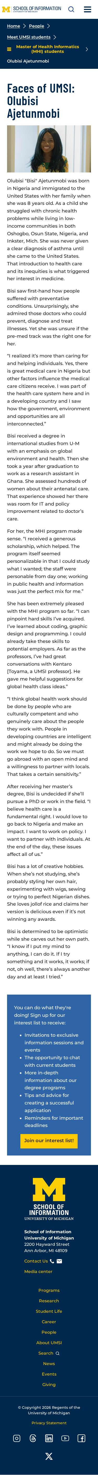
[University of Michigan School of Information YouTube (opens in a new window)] (65, 1439)
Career (49, 1321)
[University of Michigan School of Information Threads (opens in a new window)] (33, 1439)
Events (49, 1374)
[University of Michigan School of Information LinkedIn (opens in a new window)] (49, 1439)
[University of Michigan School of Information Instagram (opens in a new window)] (17, 1439)
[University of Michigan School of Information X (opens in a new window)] (49, 1457)
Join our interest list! (49, 1140)
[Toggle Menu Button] (87, 9)
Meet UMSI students (28, 37)
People (36, 26)
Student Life (49, 1311)
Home (13, 26)
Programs (49, 1290)
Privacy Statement (49, 1423)
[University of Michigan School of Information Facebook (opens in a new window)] (81, 1439)
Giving (49, 1384)
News (49, 1363)
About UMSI (49, 1342)
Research (49, 1300)
